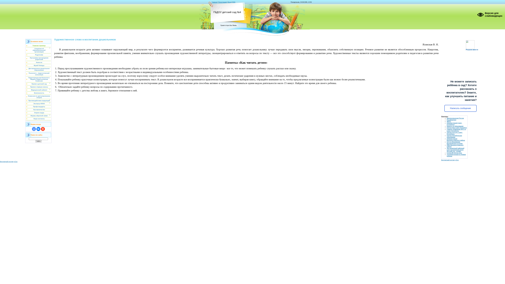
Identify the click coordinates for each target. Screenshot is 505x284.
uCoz (457, 160)
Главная (214, 2)
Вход (229, 2)
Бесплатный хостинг (448, 160)
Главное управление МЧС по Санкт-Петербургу (456, 130)
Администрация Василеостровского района (456, 139)
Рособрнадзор (451, 120)
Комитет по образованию (455, 126)
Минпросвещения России (455, 118)
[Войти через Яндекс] (43, 129)
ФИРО (449, 121)
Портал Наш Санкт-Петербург (457, 127)
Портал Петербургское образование (454, 136)
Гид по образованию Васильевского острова (455, 142)
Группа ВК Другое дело (454, 153)
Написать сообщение (460, 108)
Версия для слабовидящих (493, 14)
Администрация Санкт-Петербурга (454, 123)
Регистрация (222, 2)
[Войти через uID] (34, 129)
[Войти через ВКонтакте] (38, 129)
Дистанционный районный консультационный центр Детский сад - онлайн (455, 149)
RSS (233, 2)
